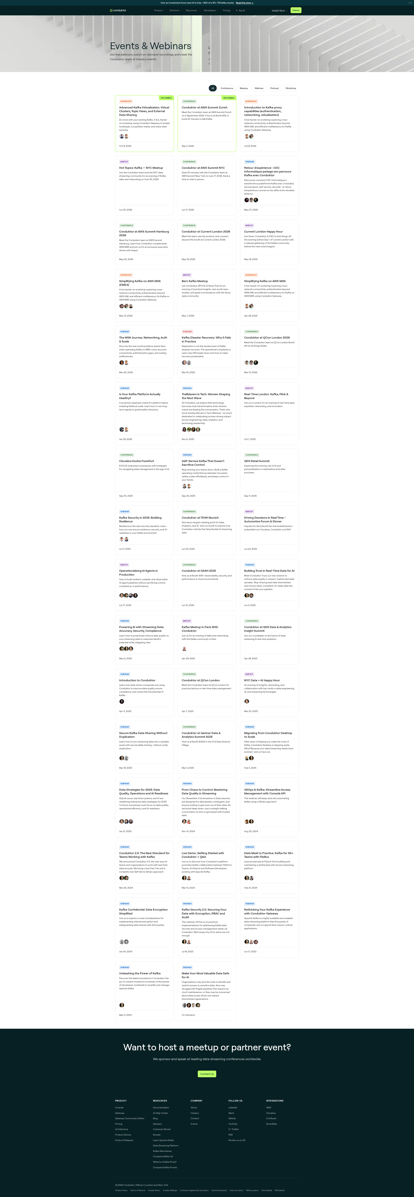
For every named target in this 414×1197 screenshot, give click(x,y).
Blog (155, 1118)
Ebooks (157, 1134)
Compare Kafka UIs (163, 1156)
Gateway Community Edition (129, 1118)
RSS (231, 1134)
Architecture (121, 1129)
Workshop (291, 88)
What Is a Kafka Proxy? (164, 1161)
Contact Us (207, 1073)
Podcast (274, 88)
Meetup (244, 88)
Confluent (271, 1118)
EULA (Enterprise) (219, 1190)
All (213, 88)
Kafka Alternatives (162, 1151)
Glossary (157, 1123)
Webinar (259, 88)
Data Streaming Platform (165, 1145)
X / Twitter (234, 1129)
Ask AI (242, 10)
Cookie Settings (170, 1190)
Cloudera (271, 1113)
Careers (195, 1113)
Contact (195, 1118)
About (194, 1107)
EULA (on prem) (236, 1190)
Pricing (226, 10)
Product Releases (124, 1140)
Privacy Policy (121, 1190)
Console (119, 1107)
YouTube (233, 1123)
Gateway (119, 1113)
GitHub (232, 1118)
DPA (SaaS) (279, 1190)
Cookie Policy (154, 1190)
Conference (227, 88)
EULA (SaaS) (266, 1190)
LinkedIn (233, 1107)
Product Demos (123, 1134)
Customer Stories (162, 1129)
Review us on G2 (237, 1140)
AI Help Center (160, 1113)
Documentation (161, 1107)
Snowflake (271, 1123)
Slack (231, 1113)
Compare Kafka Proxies (165, 1167)
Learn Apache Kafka (163, 1140)
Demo (296, 10)
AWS (268, 1107)
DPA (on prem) (252, 1190)
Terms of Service (137, 1190)
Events (194, 1123)
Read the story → (244, 2)
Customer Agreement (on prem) (194, 1190)
